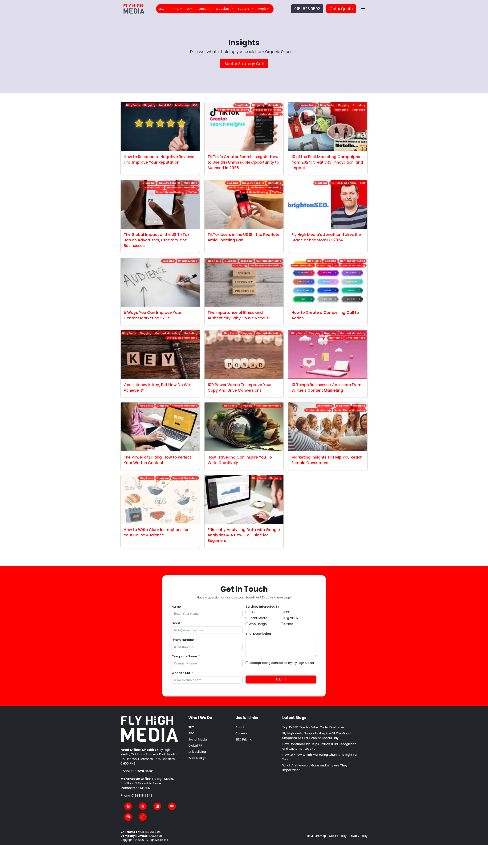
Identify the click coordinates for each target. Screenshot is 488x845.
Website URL (181, 673)
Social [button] (203, 8)
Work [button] (262, 8)
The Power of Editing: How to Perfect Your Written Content (157, 460)
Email (176, 623)
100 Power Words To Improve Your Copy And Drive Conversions (240, 387)
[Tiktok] (143, 817)
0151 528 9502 (307, 8)
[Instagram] (128, 817)
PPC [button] (176, 8)
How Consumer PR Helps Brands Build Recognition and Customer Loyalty (319, 746)
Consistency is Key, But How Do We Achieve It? (157, 387)
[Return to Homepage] (149, 729)
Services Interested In (262, 606)
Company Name (184, 656)
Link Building (197, 751)
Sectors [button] (244, 8)
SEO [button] (161, 8)
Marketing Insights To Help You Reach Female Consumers (327, 460)
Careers (241, 733)
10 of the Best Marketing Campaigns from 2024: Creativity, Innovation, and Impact (327, 162)
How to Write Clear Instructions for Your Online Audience (156, 532)
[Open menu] (363, 9)
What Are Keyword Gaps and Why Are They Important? (315, 767)
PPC (191, 733)
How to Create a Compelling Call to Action (325, 315)
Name (176, 606)
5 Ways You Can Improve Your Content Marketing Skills (152, 315)
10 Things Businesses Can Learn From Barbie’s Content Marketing (326, 387)
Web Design (197, 758)
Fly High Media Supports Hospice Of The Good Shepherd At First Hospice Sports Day (316, 735)
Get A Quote (341, 8)
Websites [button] (223, 8)
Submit (281, 679)
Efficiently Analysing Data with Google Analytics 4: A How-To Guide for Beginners (244, 535)
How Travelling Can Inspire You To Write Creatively (240, 460)
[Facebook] (128, 806)
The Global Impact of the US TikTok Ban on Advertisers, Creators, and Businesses (156, 240)
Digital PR (195, 745)
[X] (143, 806)
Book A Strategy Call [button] (244, 63)
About (240, 727)
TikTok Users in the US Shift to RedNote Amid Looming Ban (243, 237)
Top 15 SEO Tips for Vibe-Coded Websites (313, 727)
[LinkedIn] (157, 806)
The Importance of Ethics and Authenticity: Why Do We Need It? (239, 315)
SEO (191, 727)
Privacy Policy (359, 836)
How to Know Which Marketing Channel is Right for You (320, 757)
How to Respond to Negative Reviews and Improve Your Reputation (159, 159)
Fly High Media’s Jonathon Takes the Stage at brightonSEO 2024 (326, 237)
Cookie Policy (338, 836)
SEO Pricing (243, 739)
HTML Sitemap (316, 836)
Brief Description (258, 633)
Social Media (197, 739)
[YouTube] (172, 806)
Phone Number (183, 640)
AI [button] (189, 8)
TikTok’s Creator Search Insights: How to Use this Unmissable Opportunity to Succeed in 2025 (243, 162)
